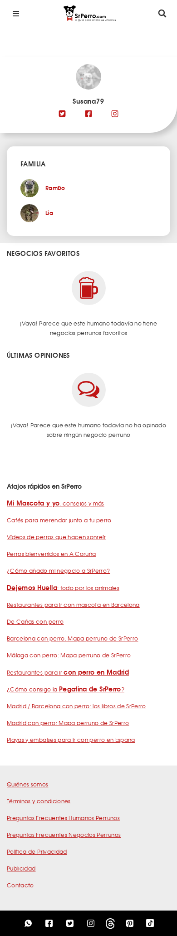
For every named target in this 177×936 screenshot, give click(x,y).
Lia (49, 212)
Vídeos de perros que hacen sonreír (56, 537)
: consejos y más (55, 503)
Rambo (55, 187)
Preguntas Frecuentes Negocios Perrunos (64, 835)
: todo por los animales (63, 588)
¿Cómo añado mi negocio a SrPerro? (58, 570)
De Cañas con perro (35, 621)
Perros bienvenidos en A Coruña (51, 554)
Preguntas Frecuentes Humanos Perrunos (63, 818)
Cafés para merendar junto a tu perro (59, 520)
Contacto (20, 885)
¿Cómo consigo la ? (65, 689)
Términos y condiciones (39, 801)
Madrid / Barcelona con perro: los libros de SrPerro (76, 706)
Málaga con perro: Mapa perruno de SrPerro (69, 655)
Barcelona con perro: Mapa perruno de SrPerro (72, 638)
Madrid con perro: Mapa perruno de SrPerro (68, 723)
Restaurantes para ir (68, 672)
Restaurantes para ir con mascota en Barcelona (73, 605)
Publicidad (21, 868)
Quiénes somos (28, 784)
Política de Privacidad (37, 851)
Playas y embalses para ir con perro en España (71, 740)
